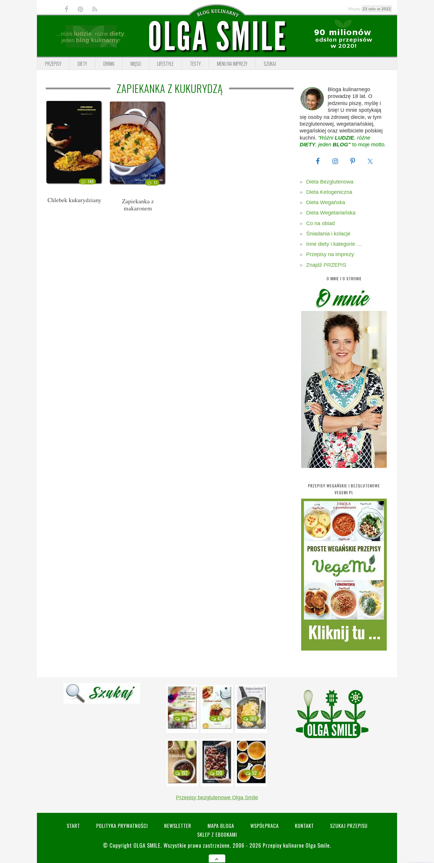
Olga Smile (147, 845)
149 (91, 181)
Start (73, 825)
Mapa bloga (221, 825)
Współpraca (264, 825)
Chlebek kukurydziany (74, 200)
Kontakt (304, 825)
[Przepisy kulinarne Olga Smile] (217, 36)
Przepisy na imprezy (330, 254)
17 (155, 183)
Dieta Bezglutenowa (329, 182)
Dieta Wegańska (325, 202)
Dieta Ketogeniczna (329, 192)
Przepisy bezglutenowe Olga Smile (217, 797)
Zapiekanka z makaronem (138, 204)
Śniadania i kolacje (328, 234)
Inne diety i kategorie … (334, 244)
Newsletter (177, 825)
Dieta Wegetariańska (330, 213)
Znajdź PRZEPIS (326, 265)
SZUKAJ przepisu (349, 825)
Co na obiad (320, 223)
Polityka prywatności (122, 825)
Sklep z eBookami (217, 834)
